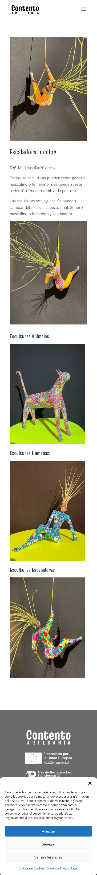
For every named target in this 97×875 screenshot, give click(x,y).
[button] (90, 783)
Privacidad (54, 868)
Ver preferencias (48, 857)
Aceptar (48, 831)
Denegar (48, 844)
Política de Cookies (31, 868)
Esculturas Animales (29, 336)
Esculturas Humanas (29, 453)
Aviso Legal (70, 868)
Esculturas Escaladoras (32, 570)
